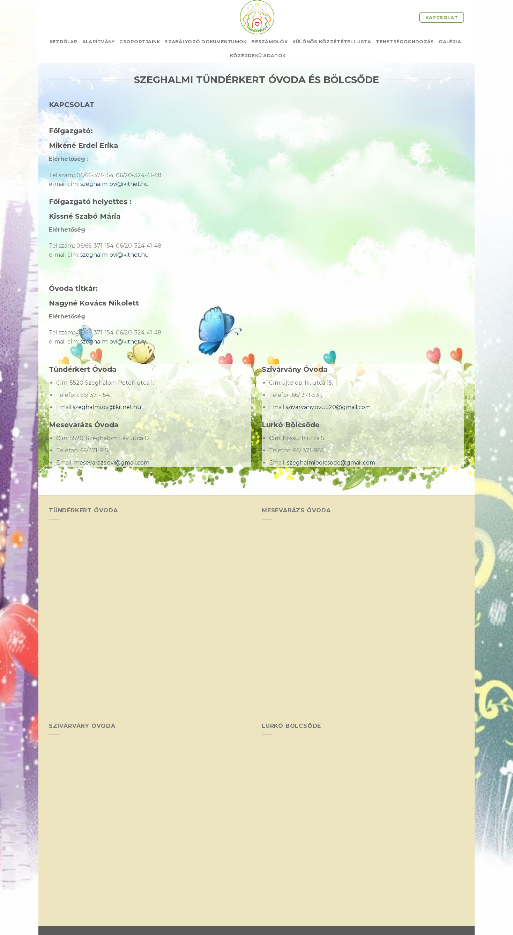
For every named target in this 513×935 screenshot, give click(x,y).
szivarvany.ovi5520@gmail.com (328, 407)
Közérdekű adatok (257, 55)
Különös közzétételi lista (331, 41)
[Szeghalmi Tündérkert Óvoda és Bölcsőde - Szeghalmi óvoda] (256, 17)
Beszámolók (269, 41)
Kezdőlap (63, 41)
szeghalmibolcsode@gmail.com (331, 462)
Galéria (450, 41)
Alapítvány (98, 41)
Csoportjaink (139, 41)
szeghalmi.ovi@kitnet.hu (114, 184)
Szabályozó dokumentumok (205, 41)
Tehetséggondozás (405, 41)
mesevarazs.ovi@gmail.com (111, 462)
